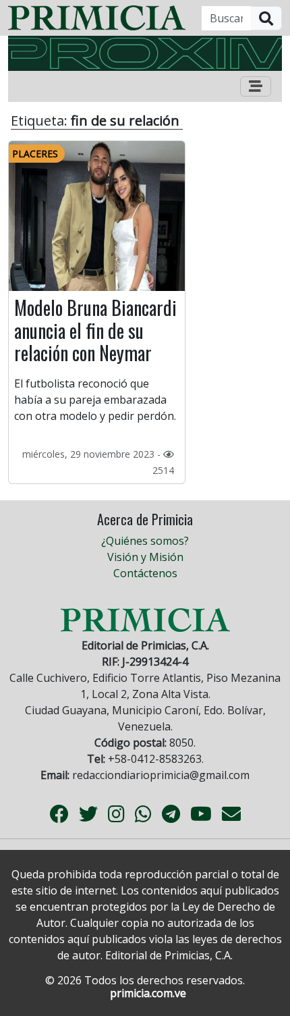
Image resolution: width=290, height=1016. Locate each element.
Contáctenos (145, 573)
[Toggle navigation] (255, 86)
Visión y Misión (145, 557)
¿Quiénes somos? (145, 540)
